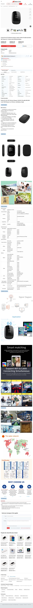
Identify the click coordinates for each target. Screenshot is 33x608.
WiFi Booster (26, 578)
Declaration (25, 604)
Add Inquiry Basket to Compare (16, 33)
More (1, 601)
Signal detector (3, 578)
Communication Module (10, 589)
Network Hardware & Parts (12, 6)
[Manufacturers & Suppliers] (16, 1)
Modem (16, 589)
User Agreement (21, 604)
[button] (29, 72)
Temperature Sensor (19, 581)
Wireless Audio (17, 595)
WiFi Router (18, 578)
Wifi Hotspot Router (18, 597)
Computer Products (5, 6)
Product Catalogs (13, 576)
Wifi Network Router (11, 597)
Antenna (2, 581)
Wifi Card (3, 595)
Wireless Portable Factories (9, 595)
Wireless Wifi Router (4, 597)
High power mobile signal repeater (5, 579)
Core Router (3, 591)
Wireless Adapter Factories (24, 595)
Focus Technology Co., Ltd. (11, 604)
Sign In (2, 66)
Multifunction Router (27, 589)
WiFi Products (3, 589)
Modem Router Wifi (25, 597)
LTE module (10, 581)
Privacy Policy (29, 604)
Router (16, 6)
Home (1, 6)
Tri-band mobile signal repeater (12, 578)
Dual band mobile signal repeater (20, 579)
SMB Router (20, 589)
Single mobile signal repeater (12, 579)
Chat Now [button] (25, 46)
